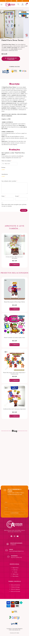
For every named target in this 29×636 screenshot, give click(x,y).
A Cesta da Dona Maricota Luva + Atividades (14, 257)
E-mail (17, 196)
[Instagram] (14, 536)
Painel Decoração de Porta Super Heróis (14, 302)
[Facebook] (11, 536)
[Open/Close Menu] (2, 4)
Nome (3, 196)
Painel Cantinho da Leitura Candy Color (14, 337)
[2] (14, 24)
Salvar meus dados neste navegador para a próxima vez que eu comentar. (14, 205)
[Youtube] (17, 536)
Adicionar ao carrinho (12, 59)
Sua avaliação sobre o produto (9, 181)
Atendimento (5, 174)
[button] (2, 40)
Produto (3, 167)
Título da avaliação (7, 160)
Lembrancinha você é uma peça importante (14, 409)
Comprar (15, 264)
